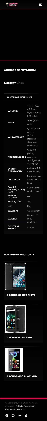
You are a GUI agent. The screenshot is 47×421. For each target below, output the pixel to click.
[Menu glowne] (40, 4)
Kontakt (20, 410)
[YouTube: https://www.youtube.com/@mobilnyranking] (19, 415)
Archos (20, 83)
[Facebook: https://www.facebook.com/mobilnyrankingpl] (6, 415)
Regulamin (10, 410)
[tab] (23, 97)
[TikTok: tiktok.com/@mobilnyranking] (26, 415)
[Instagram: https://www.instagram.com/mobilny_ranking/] (13, 415)
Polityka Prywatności (25, 406)
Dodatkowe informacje (19, 97)
